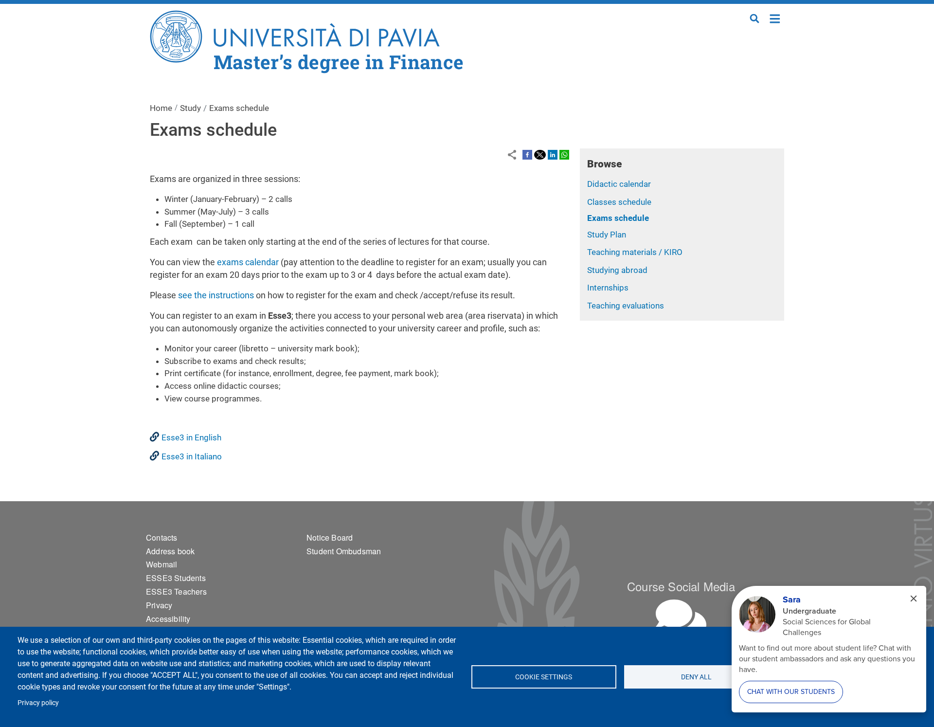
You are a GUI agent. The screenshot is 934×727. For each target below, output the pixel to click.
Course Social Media (681, 586)
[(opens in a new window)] (527, 154)
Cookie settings (543, 677)
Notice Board (329, 537)
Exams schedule (618, 218)
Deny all (697, 677)
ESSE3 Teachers (176, 591)
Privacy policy (38, 703)
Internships (608, 287)
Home (775, 18)
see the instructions (216, 295)
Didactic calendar (619, 184)
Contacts (162, 537)
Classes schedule (619, 202)
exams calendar (248, 262)
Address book (170, 551)
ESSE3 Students (176, 577)
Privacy (159, 605)
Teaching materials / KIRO (635, 252)
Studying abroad (617, 270)
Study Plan (606, 234)
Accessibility (168, 618)
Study (190, 108)
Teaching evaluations (625, 305)
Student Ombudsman (343, 551)
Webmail (161, 564)
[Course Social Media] (681, 619)
